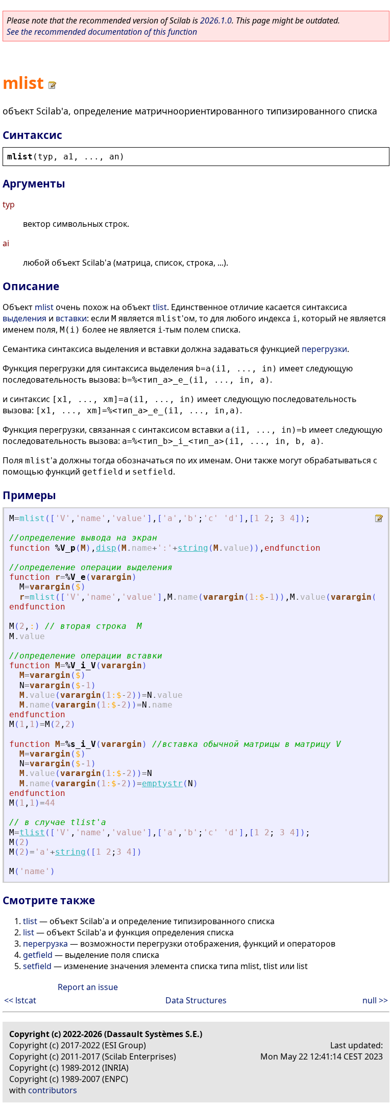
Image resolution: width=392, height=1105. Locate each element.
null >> (375, 1000)
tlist (160, 307)
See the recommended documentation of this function (102, 31)
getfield (38, 954)
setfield (37, 966)
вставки (71, 318)
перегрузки (324, 349)
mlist (44, 307)
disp (106, 548)
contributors (52, 1090)
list (28, 932)
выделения (24, 318)
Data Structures (196, 1000)
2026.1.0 (216, 20)
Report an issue (88, 987)
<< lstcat (20, 1000)
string (193, 548)
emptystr (162, 783)
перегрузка (45, 943)
